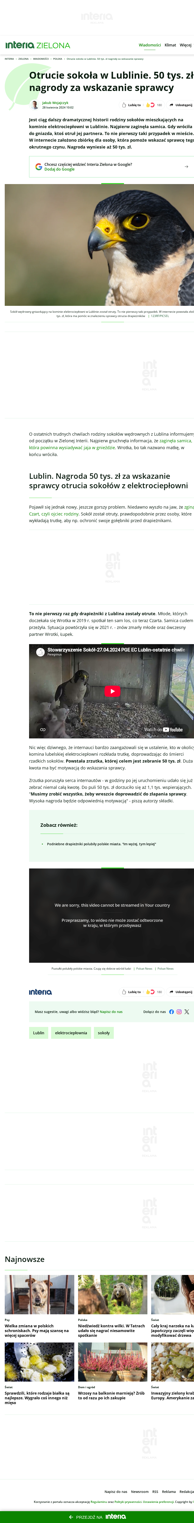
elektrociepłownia (71, 1032)
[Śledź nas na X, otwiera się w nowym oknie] (186, 1012)
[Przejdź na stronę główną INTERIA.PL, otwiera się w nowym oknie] (20, 45)
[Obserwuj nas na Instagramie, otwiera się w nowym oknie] (179, 1012)
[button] (150, 45)
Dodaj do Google (84, 169)
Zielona (23, 58)
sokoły (104, 1032)
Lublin (38, 1032)
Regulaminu (99, 1502)
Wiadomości (41, 58)
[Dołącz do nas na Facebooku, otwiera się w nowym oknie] (171, 1012)
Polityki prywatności (128, 1502)
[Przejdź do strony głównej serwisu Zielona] (53, 45)
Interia (9, 58)
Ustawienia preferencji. (158, 1502)
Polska (57, 58)
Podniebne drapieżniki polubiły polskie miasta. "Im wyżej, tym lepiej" (101, 844)
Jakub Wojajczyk (55, 102)
